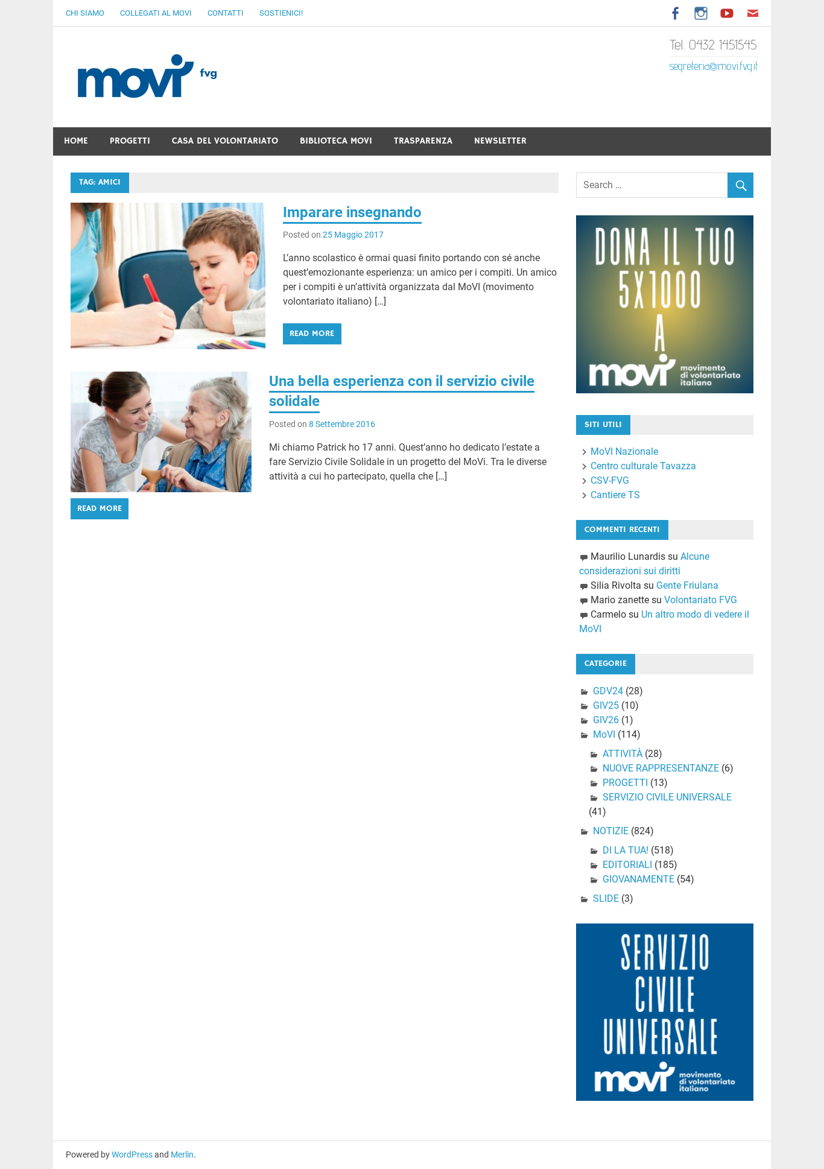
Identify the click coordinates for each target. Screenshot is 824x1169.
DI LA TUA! (625, 850)
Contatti (226, 12)
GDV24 (608, 691)
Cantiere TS (615, 495)
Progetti (130, 141)
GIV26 (606, 720)
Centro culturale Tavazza (643, 466)
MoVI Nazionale (624, 451)
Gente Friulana (687, 585)
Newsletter (500, 141)
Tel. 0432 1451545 (713, 44)
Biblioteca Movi (336, 141)
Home (76, 141)
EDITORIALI (627, 864)
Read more (312, 333)
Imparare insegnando (352, 212)
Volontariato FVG (700, 600)
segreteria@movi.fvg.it (713, 65)
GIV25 (606, 705)
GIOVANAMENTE (638, 879)
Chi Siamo (85, 12)
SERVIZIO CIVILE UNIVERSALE (667, 797)
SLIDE (606, 898)
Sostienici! (281, 12)
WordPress (132, 1154)
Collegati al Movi (156, 12)
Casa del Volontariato (225, 141)
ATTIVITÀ (622, 753)
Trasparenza (423, 141)
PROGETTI (625, 782)
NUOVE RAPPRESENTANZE (661, 768)
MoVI (604, 734)
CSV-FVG (610, 480)
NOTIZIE (611, 831)
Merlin (182, 1154)
